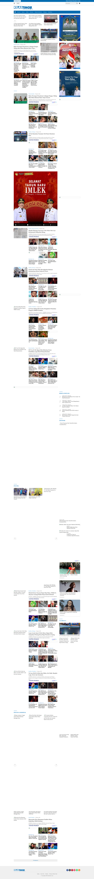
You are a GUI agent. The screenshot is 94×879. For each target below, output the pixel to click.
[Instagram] (74, 870)
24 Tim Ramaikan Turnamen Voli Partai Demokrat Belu (77, 0)
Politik (27, 12)
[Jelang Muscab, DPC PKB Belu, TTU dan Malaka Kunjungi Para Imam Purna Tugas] (35, 536)
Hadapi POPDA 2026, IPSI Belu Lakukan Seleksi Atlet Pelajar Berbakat (75, 736)
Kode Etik (42, 873)
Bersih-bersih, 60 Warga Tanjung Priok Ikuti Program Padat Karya (70, 415)
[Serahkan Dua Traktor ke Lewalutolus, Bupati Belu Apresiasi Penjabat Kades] (69, 531)
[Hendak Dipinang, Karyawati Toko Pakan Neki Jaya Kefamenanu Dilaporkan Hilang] (49, 47)
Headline (18, 44)
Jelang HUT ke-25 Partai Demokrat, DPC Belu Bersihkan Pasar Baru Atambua (50, 24)
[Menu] (14, 3)
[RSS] (79, 870)
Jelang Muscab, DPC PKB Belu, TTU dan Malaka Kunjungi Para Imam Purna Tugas (35, 586)
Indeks (18, 3)
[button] (77, 3)
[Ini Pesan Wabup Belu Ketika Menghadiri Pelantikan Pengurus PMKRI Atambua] (20, 325)
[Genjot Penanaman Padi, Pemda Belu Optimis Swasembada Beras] (69, 470)
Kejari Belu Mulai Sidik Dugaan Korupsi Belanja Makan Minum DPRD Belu (19, 812)
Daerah (23, 12)
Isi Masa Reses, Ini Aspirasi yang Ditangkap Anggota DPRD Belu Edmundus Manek (50, 586)
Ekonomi (31, 12)
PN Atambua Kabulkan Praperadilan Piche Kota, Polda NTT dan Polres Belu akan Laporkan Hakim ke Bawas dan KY (35, 813)
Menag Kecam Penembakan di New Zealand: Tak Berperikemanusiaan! (71, 397)
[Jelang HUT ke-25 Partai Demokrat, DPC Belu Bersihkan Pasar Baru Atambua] (50, 18)
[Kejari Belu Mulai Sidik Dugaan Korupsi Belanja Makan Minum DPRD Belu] (20, 762)
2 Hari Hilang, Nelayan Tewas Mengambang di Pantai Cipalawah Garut (70, 402)
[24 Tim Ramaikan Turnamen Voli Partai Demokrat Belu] (49, 33)
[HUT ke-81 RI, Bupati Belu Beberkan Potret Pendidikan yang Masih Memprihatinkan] (20, 366)
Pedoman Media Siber (53, 873)
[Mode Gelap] (79, 3)
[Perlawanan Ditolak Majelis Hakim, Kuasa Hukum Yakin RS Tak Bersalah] (50, 762)
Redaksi (46, 873)
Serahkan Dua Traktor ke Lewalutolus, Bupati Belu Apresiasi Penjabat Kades (73, 535)
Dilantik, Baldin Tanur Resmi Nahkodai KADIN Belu (72, 528)
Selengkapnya (35, 860)
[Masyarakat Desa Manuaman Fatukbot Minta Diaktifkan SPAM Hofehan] (20, 837)
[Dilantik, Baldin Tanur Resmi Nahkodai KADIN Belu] (69, 524)
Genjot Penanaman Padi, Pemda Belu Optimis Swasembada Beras (67, 521)
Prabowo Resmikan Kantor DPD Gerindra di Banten (70, 411)
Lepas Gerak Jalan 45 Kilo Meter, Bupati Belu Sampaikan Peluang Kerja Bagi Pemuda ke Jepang (64, 736)
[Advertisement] (69, 549)
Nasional (18, 12)
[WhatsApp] (77, 870)
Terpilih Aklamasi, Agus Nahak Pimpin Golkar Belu (19, 497)
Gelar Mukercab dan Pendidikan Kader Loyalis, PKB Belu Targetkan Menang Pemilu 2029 (20, 24)
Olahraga (45, 12)
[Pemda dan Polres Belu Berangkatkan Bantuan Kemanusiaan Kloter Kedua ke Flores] (20, 285)
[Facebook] (67, 870)
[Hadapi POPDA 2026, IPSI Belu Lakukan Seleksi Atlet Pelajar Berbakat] (75, 685)
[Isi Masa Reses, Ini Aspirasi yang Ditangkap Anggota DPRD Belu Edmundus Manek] (50, 536)
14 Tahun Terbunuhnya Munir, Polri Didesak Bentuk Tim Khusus (70, 406)
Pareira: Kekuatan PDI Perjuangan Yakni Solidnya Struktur (35, 24)
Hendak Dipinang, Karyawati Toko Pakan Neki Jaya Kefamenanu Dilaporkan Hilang (48, 54)
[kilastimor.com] (23, 7)
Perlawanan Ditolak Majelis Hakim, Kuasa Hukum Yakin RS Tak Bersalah (50, 812)
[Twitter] (70, 870)
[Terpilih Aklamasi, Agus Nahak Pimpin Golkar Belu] (20, 492)
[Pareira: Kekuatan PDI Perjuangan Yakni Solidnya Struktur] (35, 18)
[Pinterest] (72, 870)
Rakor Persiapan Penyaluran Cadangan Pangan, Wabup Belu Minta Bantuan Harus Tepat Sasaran (42, 0)
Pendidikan (50, 12)
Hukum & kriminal (38, 12)
